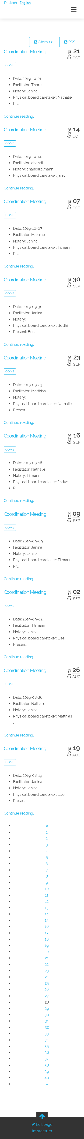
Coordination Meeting (25, 51)
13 (47, 908)
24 (47, 977)
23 (47, 971)
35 (47, 1046)
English (25, 3)
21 (47, 958)
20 (47, 952)
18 (47, 939)
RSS (71, 42)
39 (47, 1071)
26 (47, 989)
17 (47, 933)
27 (47, 996)
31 (47, 1021)
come (9, 65)
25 (47, 983)
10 (47, 889)
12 (47, 901)
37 (47, 1059)
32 (47, 1027)
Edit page (43, 1124)
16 (47, 926)
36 (47, 1052)
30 (47, 1015)
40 (47, 1078)
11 (46, 895)
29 (47, 1008)
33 (47, 1034)
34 (47, 1040)
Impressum (42, 1131)
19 (47, 945)
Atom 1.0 (45, 42)
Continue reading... (19, 116)
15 (47, 920)
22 (47, 964)
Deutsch (10, 3)
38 (47, 1065)
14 (47, 914)
